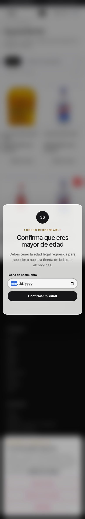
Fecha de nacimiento (22, 275)
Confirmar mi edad (42, 296)
